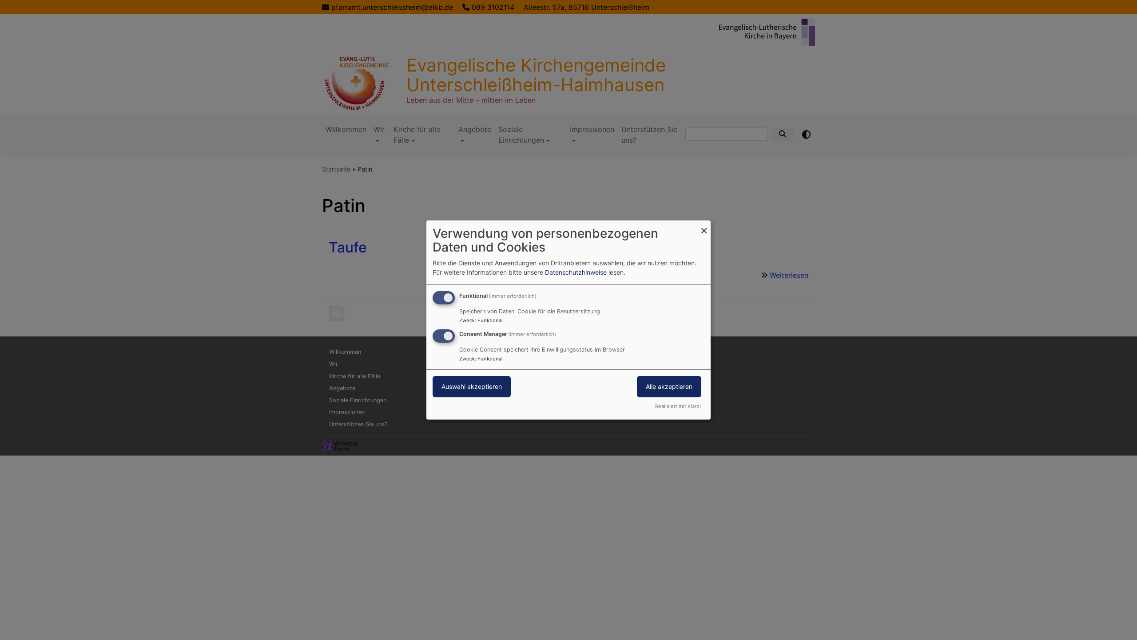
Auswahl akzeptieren (471, 386)
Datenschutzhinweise (576, 272)
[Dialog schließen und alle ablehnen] (704, 226)
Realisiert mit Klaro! (678, 406)
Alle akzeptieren (669, 386)
